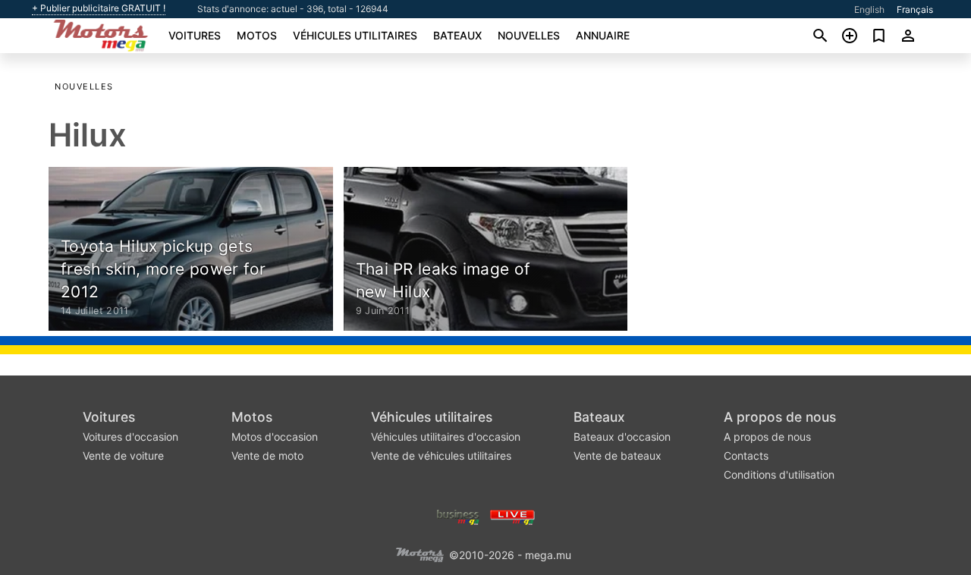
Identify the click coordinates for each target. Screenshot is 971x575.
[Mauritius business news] (458, 516)
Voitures (194, 35)
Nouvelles (529, 35)
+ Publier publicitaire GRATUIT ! (98, 8)
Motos (257, 35)
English (869, 9)
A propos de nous (780, 417)
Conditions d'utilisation (779, 474)
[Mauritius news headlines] (512, 516)
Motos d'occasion (274, 436)
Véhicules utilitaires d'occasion (445, 436)
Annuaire (603, 35)
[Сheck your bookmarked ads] (879, 36)
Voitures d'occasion (130, 436)
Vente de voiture (123, 455)
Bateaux (457, 35)
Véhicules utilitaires (355, 35)
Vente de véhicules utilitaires (441, 455)
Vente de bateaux (617, 455)
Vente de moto (267, 455)
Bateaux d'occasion (622, 436)
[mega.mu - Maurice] (419, 554)
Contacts (746, 455)
